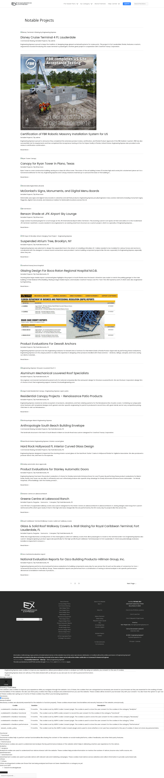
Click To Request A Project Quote (135, 618)
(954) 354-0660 (134, 631)
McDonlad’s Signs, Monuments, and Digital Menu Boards (59, 191)
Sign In (100, 604)
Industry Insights (99, 627)
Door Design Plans (64, 610)
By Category (85, 4)
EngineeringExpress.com (135, 637)
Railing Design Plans (64, 625)
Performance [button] (4, 740)
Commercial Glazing (27, 41)
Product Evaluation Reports (64, 623)
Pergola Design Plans (64, 621)
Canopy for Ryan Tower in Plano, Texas (47, 164)
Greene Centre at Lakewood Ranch (44, 499)
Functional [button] (3, 733)
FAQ (100, 623)
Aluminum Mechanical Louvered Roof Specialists (54, 373)
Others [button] (2, 759)
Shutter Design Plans (64, 627)
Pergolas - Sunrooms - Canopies (44, 502)
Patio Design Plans (64, 619)
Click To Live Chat (135, 614)
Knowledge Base (99, 625)
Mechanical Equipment (64, 617)
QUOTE (127, 4)
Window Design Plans (64, 632)
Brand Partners (100, 4)
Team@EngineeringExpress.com (140, 624)
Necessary (5, 698)
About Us (99, 610)
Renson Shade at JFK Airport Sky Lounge (48, 214)
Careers (99, 635)
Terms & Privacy (18, 660)
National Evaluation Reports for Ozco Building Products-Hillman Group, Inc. (72, 559)
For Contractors (99, 644)
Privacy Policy (50, 662)
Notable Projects (41, 41)
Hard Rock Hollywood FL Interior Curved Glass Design (57, 446)
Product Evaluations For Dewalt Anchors (48, 344)
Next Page (131, 583)
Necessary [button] (3, 696)
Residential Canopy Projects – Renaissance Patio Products (61, 396)
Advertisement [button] (5, 753)
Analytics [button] (3, 746)
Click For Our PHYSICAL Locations (135, 610)
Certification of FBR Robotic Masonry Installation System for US (64, 134)
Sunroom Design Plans (64, 629)
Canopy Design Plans (64, 604)
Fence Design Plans (64, 612)
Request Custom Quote (99, 621)
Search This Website (99, 601)
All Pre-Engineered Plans (64, 636)
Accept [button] (7, 675)
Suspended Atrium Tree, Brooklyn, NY (46, 241)
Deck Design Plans (64, 608)
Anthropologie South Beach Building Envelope (52, 426)
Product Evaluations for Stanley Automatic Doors (54, 469)
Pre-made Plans (70, 4)
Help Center (112, 4)
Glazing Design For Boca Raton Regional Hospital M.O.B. (58, 271)
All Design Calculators (64, 638)
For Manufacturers (100, 642)
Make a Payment (99, 616)
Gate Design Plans (64, 614)
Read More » (24, 150)
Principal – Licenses (134, 641)
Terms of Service (62, 662)
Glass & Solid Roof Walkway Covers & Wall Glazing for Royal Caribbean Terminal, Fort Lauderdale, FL (79, 528)
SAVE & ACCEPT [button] (5, 765)
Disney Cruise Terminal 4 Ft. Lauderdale (48, 37)
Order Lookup (99, 618)
